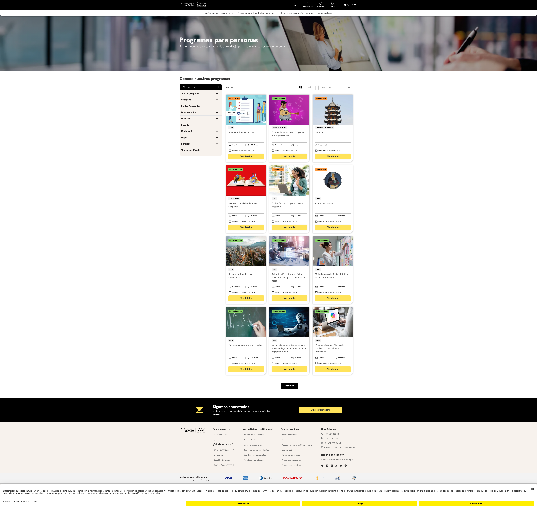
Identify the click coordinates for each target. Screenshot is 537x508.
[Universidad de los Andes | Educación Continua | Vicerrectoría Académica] (192, 431)
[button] (200, 93)
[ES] (349, 4)
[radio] (301, 88)
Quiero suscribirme (320, 409)
